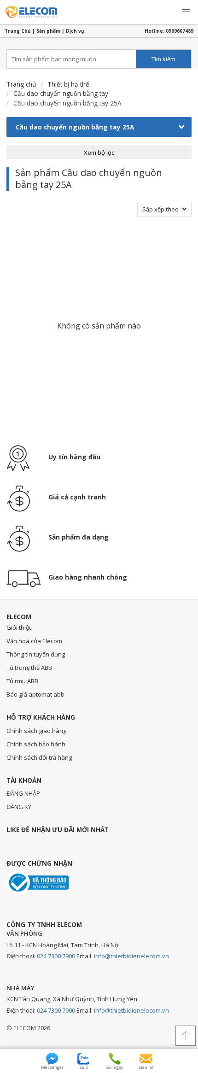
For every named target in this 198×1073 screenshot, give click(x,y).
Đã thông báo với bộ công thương (37, 882)
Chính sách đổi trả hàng (39, 757)
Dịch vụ (75, 31)
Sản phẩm (48, 31)
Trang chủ (21, 84)
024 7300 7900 (56, 956)
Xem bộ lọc (99, 152)
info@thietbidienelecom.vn (131, 956)
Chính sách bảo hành (35, 744)
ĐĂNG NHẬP (23, 793)
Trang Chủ (18, 31)
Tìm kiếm (163, 59)
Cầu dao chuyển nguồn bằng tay (60, 93)
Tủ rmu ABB (22, 681)
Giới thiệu (19, 627)
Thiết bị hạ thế (68, 84)
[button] (186, 12)
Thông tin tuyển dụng (35, 654)
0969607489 (179, 31)
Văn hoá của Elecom (34, 641)
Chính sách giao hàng (36, 731)
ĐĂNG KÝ (18, 807)
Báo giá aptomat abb (35, 694)
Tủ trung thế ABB (29, 667)
